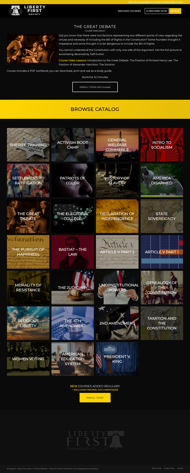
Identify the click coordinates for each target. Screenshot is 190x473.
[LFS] (28, 11)
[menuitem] (129, 11)
